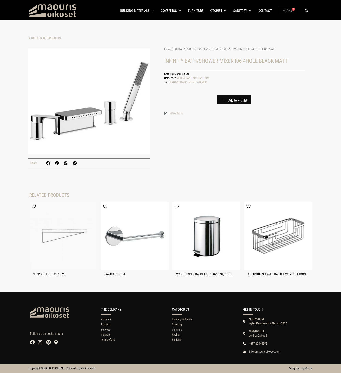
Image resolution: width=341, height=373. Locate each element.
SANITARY (179, 49)
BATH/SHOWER (178, 82)
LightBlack (306, 368)
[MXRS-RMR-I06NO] (89, 101)
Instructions (176, 113)
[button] (306, 11)
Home (167, 49)
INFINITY (193, 82)
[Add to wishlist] (34, 206)
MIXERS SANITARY (198, 49)
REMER (203, 82)
